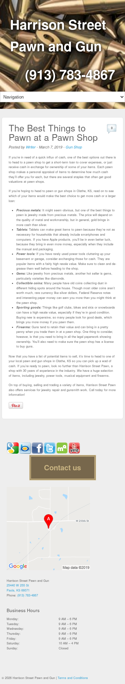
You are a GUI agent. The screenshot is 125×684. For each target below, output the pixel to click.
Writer (31, 146)
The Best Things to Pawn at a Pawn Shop (53, 132)
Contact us (62, 467)
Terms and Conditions (73, 678)
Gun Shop (74, 146)
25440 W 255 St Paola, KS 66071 (18, 587)
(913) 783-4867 (70, 74)
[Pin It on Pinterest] (16, 405)
